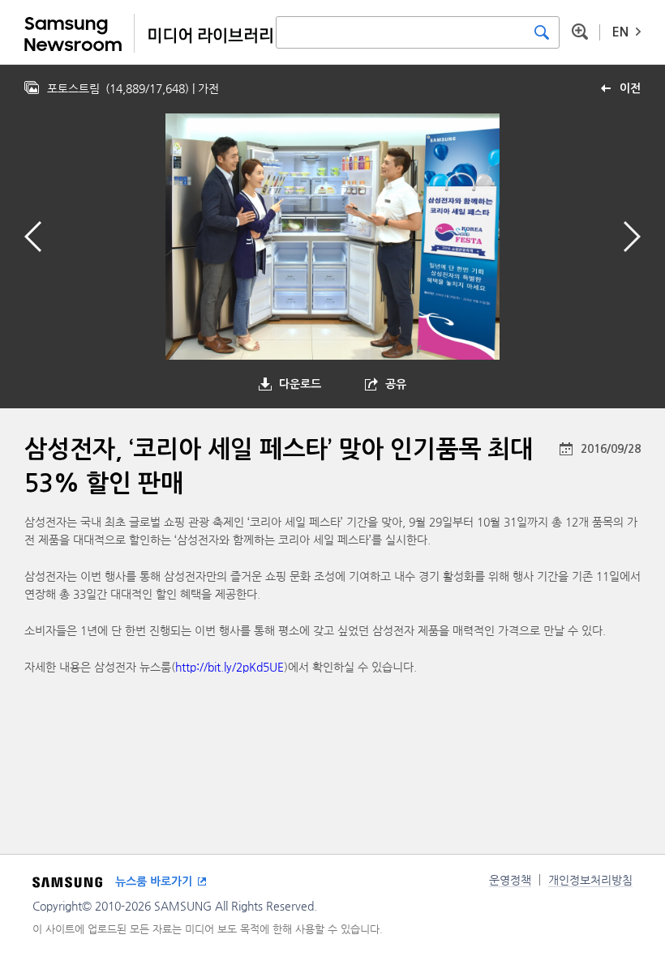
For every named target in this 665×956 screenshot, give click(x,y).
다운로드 (300, 384)
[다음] (632, 236)
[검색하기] (542, 32)
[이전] (32, 236)
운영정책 (510, 879)
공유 (395, 384)
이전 (630, 88)
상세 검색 (579, 31)
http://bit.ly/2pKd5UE (229, 666)
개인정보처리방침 (590, 879)
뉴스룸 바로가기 (153, 881)
